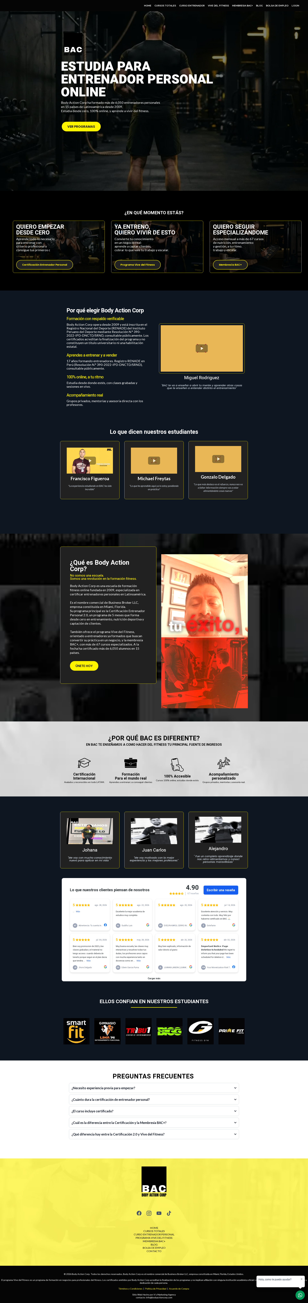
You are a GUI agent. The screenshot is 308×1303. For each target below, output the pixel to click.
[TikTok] (169, 1213)
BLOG (259, 5)
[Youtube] (159, 1213)
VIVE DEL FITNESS (218, 5)
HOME (147, 5)
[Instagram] (149, 1213)
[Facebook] (139, 1213)
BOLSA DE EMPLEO (277, 5)
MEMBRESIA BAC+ (242, 5)
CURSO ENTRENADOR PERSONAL (154, 1234)
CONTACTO (154, 1251)
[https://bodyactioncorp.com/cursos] (154, 1182)
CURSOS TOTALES (165, 5)
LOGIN (295, 5)
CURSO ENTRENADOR (192, 5)
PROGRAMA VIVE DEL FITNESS (154, 1237)
